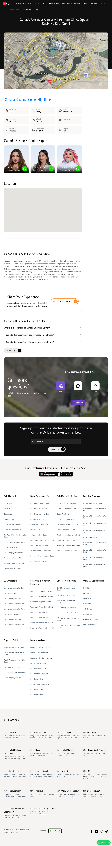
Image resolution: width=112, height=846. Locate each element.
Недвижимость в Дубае (12, 568)
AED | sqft (55, 831)
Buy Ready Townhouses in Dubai (42, 556)
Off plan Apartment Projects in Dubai (68, 619)
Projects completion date (39, 653)
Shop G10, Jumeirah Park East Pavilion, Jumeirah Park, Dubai (15, 773)
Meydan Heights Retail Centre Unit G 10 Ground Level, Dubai (41, 773)
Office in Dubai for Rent (65, 519)
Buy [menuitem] (29, 3)
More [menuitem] (103, 3)
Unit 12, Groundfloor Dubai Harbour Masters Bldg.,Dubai (14, 754)
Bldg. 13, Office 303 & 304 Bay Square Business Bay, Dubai (68, 735)
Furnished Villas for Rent (66, 540)
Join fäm (7, 509)
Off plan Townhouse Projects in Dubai (68, 626)
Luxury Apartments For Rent (14, 609)
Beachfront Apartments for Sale (42, 623)
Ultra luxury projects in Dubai (15, 672)
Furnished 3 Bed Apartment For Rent (94, 558)
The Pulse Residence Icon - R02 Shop (94, 752)
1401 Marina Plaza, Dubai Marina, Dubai (66, 752)
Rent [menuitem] (36, 3)
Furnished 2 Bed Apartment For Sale (94, 517)
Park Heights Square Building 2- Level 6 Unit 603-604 (42, 752)
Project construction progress (41, 658)
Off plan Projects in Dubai (66, 608)
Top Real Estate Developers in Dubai (15, 536)
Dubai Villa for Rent (64, 514)
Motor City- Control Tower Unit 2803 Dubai (68, 773)
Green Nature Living (90, 619)
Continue (76, 402)
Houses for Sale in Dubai (39, 524)
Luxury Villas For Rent (12, 614)
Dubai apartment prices (39, 674)
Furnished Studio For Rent (92, 538)
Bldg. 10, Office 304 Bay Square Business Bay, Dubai (15, 813)
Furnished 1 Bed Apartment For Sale (94, 510)
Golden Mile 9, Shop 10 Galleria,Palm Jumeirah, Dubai (15, 793)
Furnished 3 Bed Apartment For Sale (94, 524)
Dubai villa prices (36, 679)
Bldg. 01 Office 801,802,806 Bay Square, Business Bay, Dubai (41, 735)
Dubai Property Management (14, 542)
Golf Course (87, 609)
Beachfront (87, 593)
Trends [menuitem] (84, 3)
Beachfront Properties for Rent (41, 596)
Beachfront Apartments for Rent (42, 628)
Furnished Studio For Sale (92, 503)
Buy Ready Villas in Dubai (39, 545)
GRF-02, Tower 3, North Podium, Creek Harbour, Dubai (68, 793)
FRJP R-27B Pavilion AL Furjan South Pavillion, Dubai (14, 735)
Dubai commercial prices (39, 684)
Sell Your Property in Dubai (14, 563)
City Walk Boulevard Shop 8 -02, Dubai (95, 735)
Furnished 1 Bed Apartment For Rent (94, 544)
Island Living (88, 614)
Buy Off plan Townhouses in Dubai (67, 601)
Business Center (89, 625)
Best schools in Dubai (38, 663)
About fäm (8, 503)
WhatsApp (105, 842)
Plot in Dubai (35, 530)
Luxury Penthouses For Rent (14, 625)
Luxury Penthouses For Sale (14, 604)
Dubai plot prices (36, 689)
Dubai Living (87, 588)
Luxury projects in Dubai (13, 667)
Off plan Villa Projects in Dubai (68, 613)
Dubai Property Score (11, 547)
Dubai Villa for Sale (37, 519)
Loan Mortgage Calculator (13, 553)
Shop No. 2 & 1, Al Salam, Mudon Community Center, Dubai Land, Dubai (95, 774)
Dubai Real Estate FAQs (12, 530)
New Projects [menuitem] (21, 3)
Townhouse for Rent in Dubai (67, 524)
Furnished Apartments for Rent (68, 535)
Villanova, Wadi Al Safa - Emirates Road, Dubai (42, 793)
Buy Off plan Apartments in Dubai (67, 589)
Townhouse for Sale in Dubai (41, 551)
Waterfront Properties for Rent (41, 607)
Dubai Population (36, 695)
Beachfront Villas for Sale (39, 612)
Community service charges (40, 648)
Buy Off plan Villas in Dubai (67, 595)
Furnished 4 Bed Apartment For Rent (94, 565)
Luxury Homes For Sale (12, 598)
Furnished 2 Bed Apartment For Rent (94, 551)
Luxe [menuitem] (43, 3)
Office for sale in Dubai (38, 535)
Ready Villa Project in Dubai (14, 648)
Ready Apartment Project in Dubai (14, 654)
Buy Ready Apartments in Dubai (42, 540)
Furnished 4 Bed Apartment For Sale (94, 531)
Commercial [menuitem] (53, 3)
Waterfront (87, 598)
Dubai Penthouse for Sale (39, 503)
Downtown (87, 604)
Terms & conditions (11, 832)
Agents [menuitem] (69, 3)
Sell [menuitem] (63, 3)
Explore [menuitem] (94, 3)
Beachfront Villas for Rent (39, 617)
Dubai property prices (38, 668)
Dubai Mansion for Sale (39, 509)
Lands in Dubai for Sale (38, 561)
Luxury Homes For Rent (12, 619)
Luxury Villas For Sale (11, 593)
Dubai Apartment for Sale (39, 514)
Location (10, 184)
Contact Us (8, 514)
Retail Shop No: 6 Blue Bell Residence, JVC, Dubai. (42, 811)
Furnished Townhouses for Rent (68, 545)
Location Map (9, 519)
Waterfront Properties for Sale (41, 602)
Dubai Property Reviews (12, 678)
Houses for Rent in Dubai (66, 530)
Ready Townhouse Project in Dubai (14, 661)
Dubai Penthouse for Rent (66, 503)
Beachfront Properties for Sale (41, 591)
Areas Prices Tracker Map (13, 558)
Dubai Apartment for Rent (66, 509)
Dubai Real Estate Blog (12, 524)
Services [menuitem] (77, 3)
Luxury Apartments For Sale (14, 588)
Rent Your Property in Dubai (67, 551)
